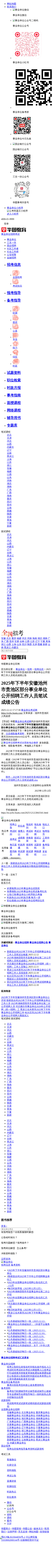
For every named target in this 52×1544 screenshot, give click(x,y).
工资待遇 (11, 1379)
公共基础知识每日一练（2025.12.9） (26, 1336)
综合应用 (18, 1397)
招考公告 (11, 1367)
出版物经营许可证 (29, 1540)
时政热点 (44, 1394)
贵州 (9, 505)
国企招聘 (11, 245)
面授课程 (14, 403)
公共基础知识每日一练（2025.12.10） (27, 1333)
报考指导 (14, 293)
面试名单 (37, 1376)
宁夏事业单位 (43, 1427)
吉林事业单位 (28, 1424)
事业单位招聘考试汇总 (12, 1357)
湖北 (9, 483)
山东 (9, 477)
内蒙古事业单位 (18, 1443)
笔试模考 (11, 1403)
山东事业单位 (28, 1433)
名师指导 (25, 1394)
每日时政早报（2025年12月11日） (25, 1310)
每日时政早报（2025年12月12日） (25, 1288)
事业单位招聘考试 (10, 234)
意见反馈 (22, 1531)
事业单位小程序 (15, 208)
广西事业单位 (28, 1421)
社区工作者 (12, 248)
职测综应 (11, 1486)
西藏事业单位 (43, 1437)
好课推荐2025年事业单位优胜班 (23, 888)
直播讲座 (11, 1481)
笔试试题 (20, 1403)
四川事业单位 (43, 1433)
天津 (9, 438)
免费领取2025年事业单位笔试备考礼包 (27, 891)
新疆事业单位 (14, 1440)
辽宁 (9, 450)
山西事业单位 (43, 1430)
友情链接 (44, 1531)
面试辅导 (39, 1391)
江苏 (9, 462)
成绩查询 (16, 1373)
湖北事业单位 (28, 1418)
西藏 (9, 511)
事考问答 (11, 1385)
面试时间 (27, 1376)
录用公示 (46, 1376)
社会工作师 (12, 251)
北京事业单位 (28, 1412)
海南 (9, 495)
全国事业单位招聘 (10, 1409)
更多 (26, 1357)
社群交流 (11, 1465)
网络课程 (14, 410)
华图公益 (27, 1528)
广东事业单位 (14, 1421)
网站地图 (11, 3)
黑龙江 (10, 456)
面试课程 (15, 1018)
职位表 (21, 826)
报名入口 (46, 1367)
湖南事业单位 (43, 1418)
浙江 (9, 465)
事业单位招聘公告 (38, 942)
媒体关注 (38, 1528)
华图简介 (5, 1528)
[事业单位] (13, 232)
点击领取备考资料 (15, 733)
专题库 (12, 425)
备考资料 (15, 1265)
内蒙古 (10, 447)
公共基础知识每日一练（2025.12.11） (27, 1330)
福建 (9, 471)
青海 (9, 520)
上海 (9, 459)
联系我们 (11, 6)
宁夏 (9, 523)
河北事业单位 (28, 1415)
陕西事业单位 (14, 1437)
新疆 (9, 526)
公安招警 (11, 254)
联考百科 (20, 1385)
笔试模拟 (30, 1403)
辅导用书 (14, 418)
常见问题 (30, 1379)
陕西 (9, 514)
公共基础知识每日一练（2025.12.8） (26, 1339)
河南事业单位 (43, 1415)
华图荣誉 (16, 1528)
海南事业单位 (14, 1418)
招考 (29, 669)
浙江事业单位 (28, 1430)
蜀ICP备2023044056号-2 (13, 1537)
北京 (9, 435)
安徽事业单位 (14, 1412)
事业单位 (11, 239)
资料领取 (11, 1470)
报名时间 (27, 1367)
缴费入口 (39, 1370)
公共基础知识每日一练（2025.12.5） (26, 1342)
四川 (9, 501)
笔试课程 (5, 1018)
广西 (9, 492)
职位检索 (14, 380)
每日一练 (34, 1394)
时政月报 (14, 388)
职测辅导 (20, 1391)
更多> (4, 1226)
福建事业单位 (14, 1415)
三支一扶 (11, 242)
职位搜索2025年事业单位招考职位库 (25, 900)
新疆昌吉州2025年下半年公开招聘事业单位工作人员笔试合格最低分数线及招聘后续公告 (25, 866)
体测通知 (44, 1373)
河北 (9, 441)
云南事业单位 (28, 1440)
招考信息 (14, 264)
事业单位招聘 (22, 942)
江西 (9, 474)
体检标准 (20, 1379)
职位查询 (11, 1497)
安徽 (9, 468)
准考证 (13, 839)
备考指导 (14, 300)
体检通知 (34, 1373)
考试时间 (11, 1370)
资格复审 (25, 1373)
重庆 (9, 498)
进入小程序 (12, 214)
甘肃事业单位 (14, 1424)
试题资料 (14, 373)
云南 (9, 508)
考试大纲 (30, 1370)
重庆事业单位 (43, 1412)
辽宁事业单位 (28, 1427)
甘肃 (9, 517)
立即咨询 (5, 1259)
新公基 (28, 1385)
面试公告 (18, 1376)
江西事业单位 (43, 1424)
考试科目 (20, 1370)
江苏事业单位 (14, 1427)
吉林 (9, 453)
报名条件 (37, 1367)
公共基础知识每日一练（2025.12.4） (26, 1351)
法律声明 (12, 1531)
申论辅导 (30, 1391)
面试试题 (39, 1403)
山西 (9, 444)
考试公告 (11, 1475)
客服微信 (11, 1459)
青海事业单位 (14, 1430)
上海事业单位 (14, 1433)
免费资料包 (38, 1385)
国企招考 (5, 1446)
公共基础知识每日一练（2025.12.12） (27, 1321)
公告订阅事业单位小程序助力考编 (24, 894)
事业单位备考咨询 (10, 1382)
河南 (9, 480)
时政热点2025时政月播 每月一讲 (23, 897)
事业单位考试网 (29, 710)
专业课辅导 (15, 1394)
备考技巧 (11, 1391)
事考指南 (14, 395)
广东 (9, 489)
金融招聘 (11, 257)
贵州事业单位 (43, 1421)
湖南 (9, 486)
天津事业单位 (28, 1437)
